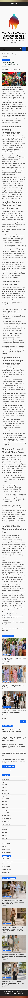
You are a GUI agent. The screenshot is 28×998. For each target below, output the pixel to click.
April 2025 (4, 804)
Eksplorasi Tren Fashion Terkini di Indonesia (12, 629)
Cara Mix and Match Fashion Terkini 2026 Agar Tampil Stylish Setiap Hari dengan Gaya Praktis (14, 647)
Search (4, 718)
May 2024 (4, 835)
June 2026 (4, 784)
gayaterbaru (21, 614)
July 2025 (4, 801)
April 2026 (4, 790)
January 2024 (5, 846)
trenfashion (17, 615)
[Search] (20, 48)
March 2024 (5, 841)
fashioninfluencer (17, 612)
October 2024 (5, 821)
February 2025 (6, 810)
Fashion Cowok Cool (7, 861)
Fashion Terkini (5, 59)
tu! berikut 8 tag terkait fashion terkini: (12, 616)
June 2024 (4, 832)
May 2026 (4, 787)
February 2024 (6, 843)
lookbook (4, 615)
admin (6, 69)
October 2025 (5, 793)
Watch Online (24, 49)
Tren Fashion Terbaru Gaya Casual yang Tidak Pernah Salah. (14, 36)
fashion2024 (9, 612)
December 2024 (6, 815)
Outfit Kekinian (6, 866)
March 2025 (5, 807)
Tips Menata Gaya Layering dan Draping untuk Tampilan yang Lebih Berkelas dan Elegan (13, 761)
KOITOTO (20, 993)
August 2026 (5, 779)
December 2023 (6, 849)
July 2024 (4, 829)
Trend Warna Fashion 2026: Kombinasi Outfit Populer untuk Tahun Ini (14, 674)
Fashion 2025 (5, 858)
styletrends (10, 615)
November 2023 (6, 852)
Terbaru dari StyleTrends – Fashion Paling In (13, 622)
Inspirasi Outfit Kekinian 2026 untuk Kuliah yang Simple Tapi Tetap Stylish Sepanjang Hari (14, 753)
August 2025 (5, 799)
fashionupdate (13, 614)
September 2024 (6, 824)
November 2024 (6, 818)
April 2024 (4, 838)
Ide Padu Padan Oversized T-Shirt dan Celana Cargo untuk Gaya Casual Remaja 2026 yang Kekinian (13, 746)
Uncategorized (6, 872)
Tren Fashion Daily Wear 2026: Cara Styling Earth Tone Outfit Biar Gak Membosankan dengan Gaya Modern (14, 738)
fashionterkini (5, 614)
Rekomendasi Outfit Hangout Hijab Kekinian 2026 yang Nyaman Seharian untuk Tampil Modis (12, 731)
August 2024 (5, 827)
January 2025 (5, 813)
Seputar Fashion (6, 869)
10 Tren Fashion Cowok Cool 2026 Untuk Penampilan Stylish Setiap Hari (14, 700)
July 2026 (4, 782)
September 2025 (6, 796)
